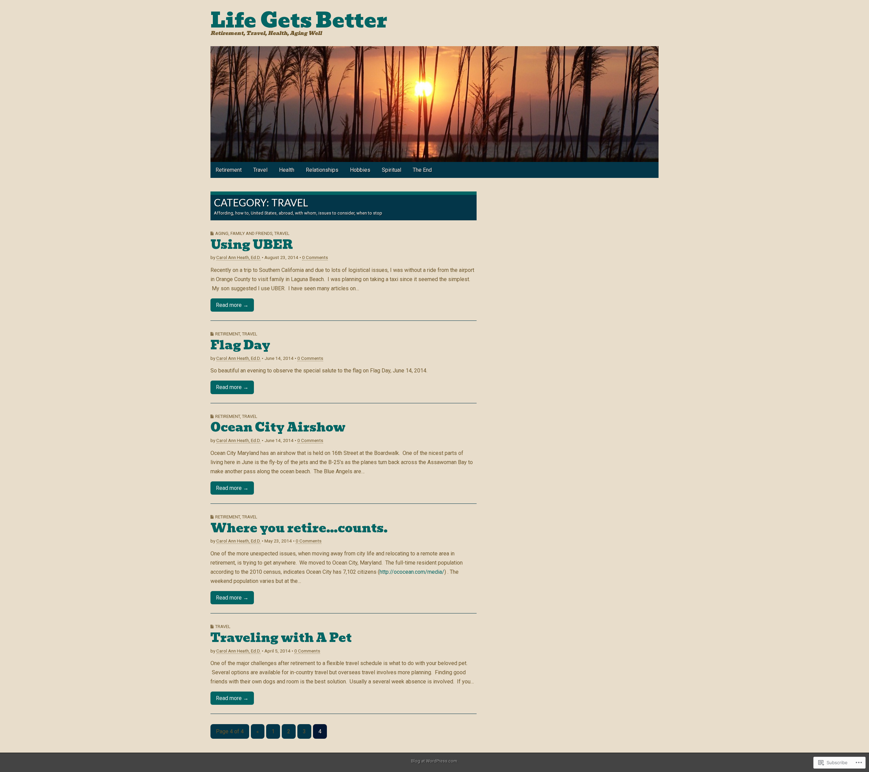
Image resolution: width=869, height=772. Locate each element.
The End (422, 170)
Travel (260, 170)
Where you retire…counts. (299, 528)
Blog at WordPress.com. (434, 761)
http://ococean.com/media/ (412, 572)
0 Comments (315, 257)
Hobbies (360, 170)
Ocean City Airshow (278, 427)
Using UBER (251, 244)
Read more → (232, 305)
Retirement (229, 170)
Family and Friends (251, 233)
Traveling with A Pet (281, 637)
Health (286, 170)
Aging (221, 233)
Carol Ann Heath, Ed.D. (238, 257)
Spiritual (391, 170)
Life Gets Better (298, 20)
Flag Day (240, 345)
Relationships (322, 170)
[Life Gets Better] (434, 104)
